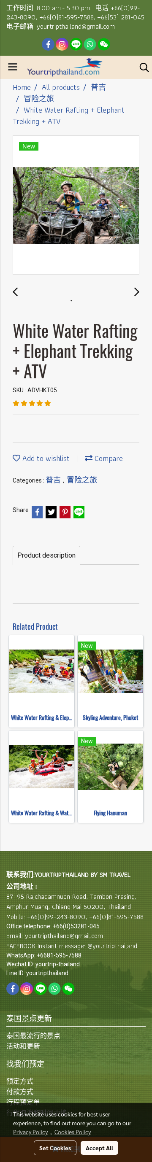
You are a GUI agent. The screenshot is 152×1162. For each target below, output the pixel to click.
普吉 (54, 480)
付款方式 (19, 1092)
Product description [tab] (46, 555)
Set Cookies (55, 1147)
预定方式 (19, 1081)
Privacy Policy (30, 1131)
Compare (107, 458)
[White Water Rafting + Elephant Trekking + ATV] (76, 205)
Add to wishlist (45, 458)
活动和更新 (23, 1046)
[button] (141, 67)
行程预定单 (23, 1102)
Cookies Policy (72, 1131)
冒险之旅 (82, 480)
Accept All (99, 1147)
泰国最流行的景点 (33, 1035)
